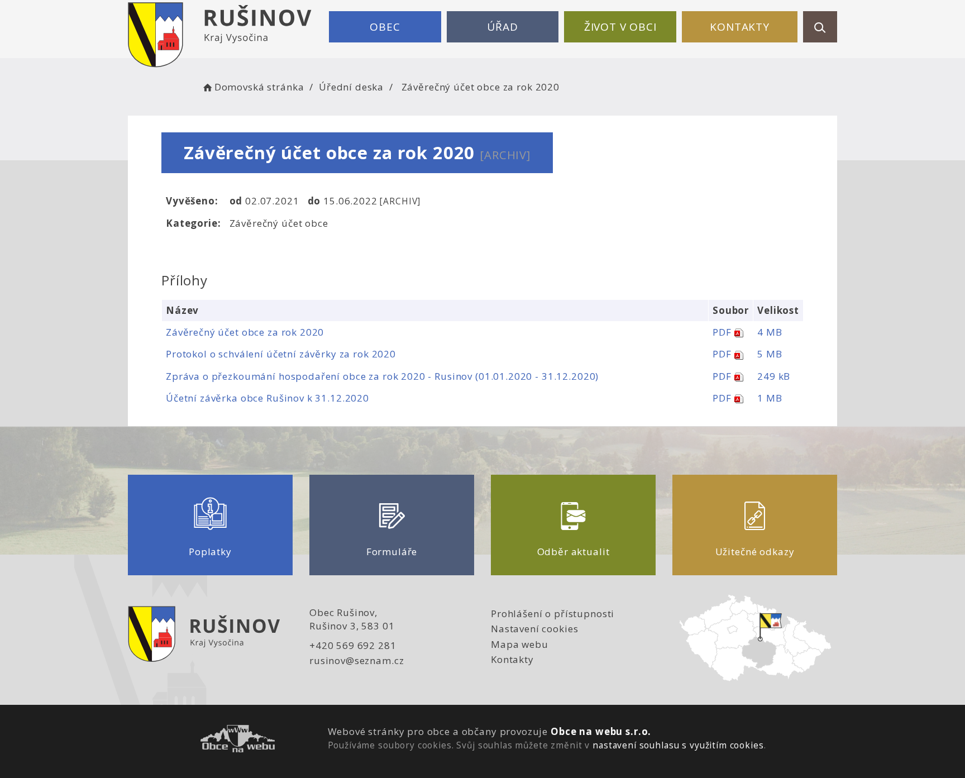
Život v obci (620, 27)
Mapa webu (519, 644)
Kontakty (740, 27)
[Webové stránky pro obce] (237, 740)
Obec (385, 27)
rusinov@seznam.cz (356, 660)
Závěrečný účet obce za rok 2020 (245, 332)
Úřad (502, 27)
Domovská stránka (259, 86)
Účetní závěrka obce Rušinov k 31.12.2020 (267, 398)
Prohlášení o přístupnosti (552, 613)
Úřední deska (351, 86)
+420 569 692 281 (352, 645)
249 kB (773, 376)
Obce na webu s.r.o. (601, 731)
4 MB (769, 332)
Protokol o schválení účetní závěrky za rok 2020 (281, 353)
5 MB (769, 353)
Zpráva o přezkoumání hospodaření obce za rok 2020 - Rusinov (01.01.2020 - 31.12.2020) (382, 376)
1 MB (769, 398)
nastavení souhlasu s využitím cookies (678, 745)
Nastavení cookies (534, 628)
